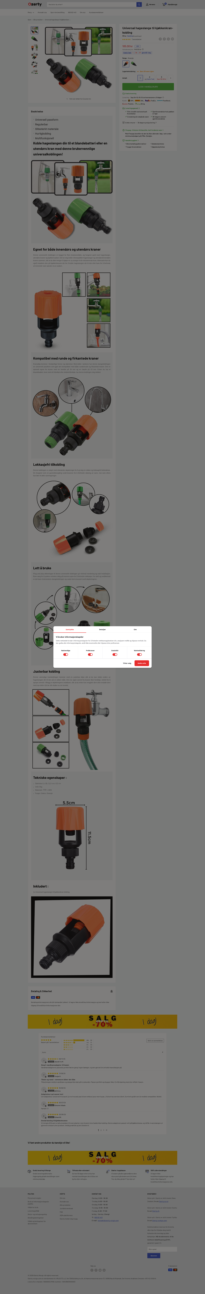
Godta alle (142, 663)
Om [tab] (135, 629)
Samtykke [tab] (70, 629)
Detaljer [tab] (102, 629)
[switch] (65, 654)
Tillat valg (127, 663)
